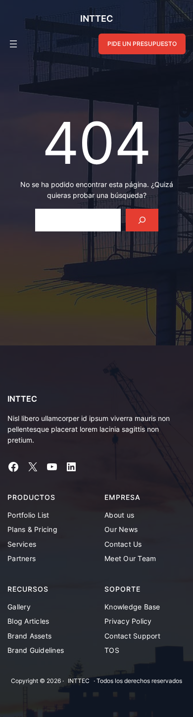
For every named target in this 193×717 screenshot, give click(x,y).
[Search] (142, 220)
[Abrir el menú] (13, 44)
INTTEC (96, 18)
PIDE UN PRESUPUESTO (142, 43)
